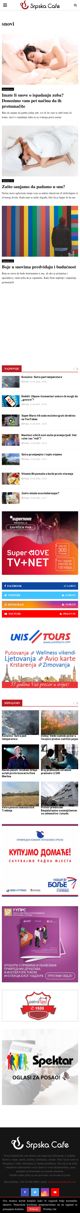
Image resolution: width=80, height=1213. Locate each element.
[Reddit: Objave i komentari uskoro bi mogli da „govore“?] (11, 401)
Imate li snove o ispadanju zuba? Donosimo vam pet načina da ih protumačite (33, 100)
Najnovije (11, 369)
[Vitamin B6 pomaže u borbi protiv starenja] (11, 478)
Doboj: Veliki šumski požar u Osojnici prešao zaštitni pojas (59, 737)
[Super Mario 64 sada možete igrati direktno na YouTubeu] (11, 420)
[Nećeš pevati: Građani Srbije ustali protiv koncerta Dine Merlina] (20, 756)
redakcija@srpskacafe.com (62, 1181)
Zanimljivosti (8, 89)
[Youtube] (55, 1192)
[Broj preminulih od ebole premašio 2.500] (59, 756)
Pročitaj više (49, 1209)
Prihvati (34, 1209)
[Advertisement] (40, 322)
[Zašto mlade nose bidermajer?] (11, 498)
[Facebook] (25, 1192)
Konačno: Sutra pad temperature (41, 377)
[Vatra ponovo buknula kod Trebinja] (20, 794)
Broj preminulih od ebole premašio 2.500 (56, 772)
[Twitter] (35, 1192)
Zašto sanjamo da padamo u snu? (33, 186)
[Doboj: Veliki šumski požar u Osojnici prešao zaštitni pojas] (59, 722)
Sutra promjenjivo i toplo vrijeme (41, 454)
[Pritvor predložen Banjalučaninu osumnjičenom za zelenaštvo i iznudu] (59, 794)
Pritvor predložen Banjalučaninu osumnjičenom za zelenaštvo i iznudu (59, 810)
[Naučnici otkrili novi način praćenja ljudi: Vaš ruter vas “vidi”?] (11, 440)
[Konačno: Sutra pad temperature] (11, 382)
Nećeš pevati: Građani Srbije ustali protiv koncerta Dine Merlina (19, 773)
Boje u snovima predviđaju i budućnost (39, 266)
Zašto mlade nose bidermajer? (40, 493)
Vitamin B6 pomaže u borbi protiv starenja (47, 473)
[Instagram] (45, 1192)
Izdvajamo (12, 703)
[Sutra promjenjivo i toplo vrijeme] (11, 459)
